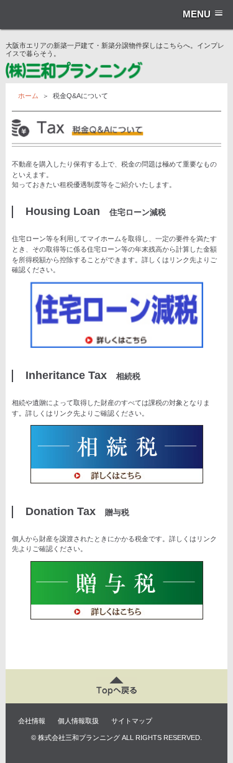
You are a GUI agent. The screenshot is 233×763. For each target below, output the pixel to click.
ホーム (28, 95)
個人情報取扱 (78, 720)
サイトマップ (131, 720)
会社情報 (31, 720)
